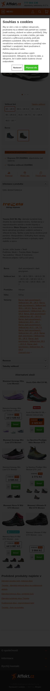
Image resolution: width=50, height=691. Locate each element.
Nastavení (17, 68)
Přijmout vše (31, 68)
